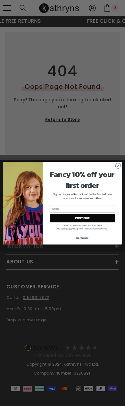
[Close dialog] (118, 165)
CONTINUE (82, 218)
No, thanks (82, 237)
